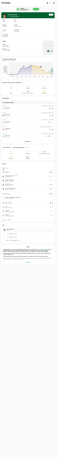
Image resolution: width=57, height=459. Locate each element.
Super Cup (11, 233)
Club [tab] (3, 168)
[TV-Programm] (47, 3)
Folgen (51, 14)
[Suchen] (50, 3)
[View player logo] (5, 16)
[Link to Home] (5, 3)
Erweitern (28, 262)
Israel (5, 29)
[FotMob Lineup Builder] (28, 9)
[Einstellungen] (54, 3)
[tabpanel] (28, 194)
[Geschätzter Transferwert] (15, 59)
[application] (30, 70)
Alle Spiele (27, 141)
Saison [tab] (7, 168)
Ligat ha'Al (11, 237)
